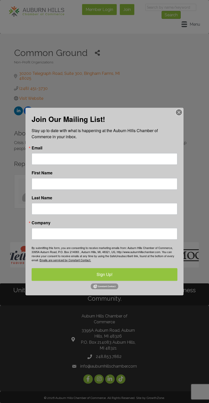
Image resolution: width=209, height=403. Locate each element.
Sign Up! (104, 274)
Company (41, 223)
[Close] (179, 112)
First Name (42, 173)
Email (37, 148)
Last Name (42, 198)
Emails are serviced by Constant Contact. (65, 260)
